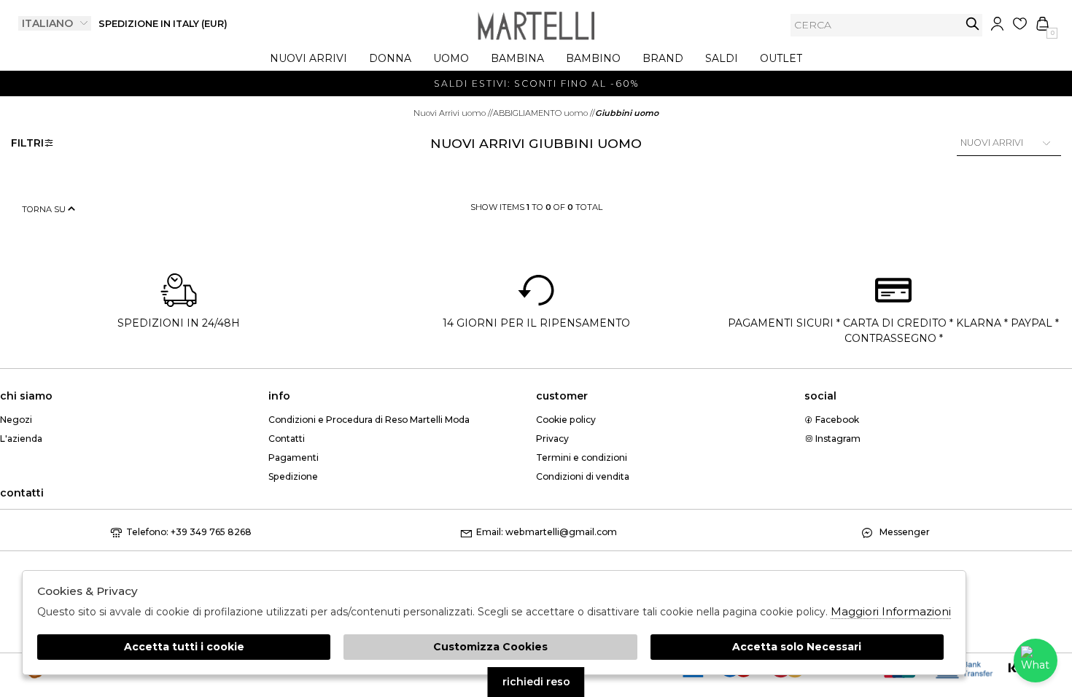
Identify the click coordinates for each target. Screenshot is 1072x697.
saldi (721, 58)
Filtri (27, 142)
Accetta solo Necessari (796, 646)
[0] (1042, 23)
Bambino (593, 58)
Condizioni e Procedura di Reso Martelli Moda (369, 419)
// (453, 113)
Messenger (903, 531)
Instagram (837, 438)
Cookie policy (566, 419)
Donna (390, 58)
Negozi (16, 419)
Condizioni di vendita (582, 476)
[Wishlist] (1020, 23)
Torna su (45, 209)
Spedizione (293, 476)
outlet (781, 58)
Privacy (552, 438)
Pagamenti (293, 457)
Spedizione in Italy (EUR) (163, 23)
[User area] (997, 23)
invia (972, 23)
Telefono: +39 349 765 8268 (189, 531)
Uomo (451, 58)
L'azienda (21, 438)
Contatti (286, 438)
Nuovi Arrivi (308, 58)
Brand (662, 58)
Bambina (517, 58)
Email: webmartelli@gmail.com (546, 531)
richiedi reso (536, 681)
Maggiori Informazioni (891, 611)
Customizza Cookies (490, 646)
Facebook (836, 419)
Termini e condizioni (581, 457)
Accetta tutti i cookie (184, 646)
